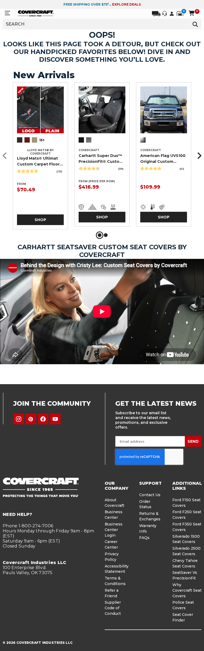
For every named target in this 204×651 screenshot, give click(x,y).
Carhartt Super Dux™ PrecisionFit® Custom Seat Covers (101, 158)
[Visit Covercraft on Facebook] (43, 419)
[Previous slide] (6, 155)
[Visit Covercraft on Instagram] (18, 419)
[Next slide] (197, 155)
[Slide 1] (99, 235)
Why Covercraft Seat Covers (187, 590)
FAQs (144, 537)
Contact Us (149, 494)
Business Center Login (113, 530)
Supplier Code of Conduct (113, 608)
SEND (193, 441)
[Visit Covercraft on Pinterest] (31, 419)
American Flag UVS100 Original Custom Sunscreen (162, 158)
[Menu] (7, 13)
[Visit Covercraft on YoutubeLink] (55, 419)
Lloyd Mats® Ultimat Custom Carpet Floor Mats (38, 161)
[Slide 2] (105, 235)
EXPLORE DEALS (126, 4)
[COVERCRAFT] (36, 13)
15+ (41, 140)
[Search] (195, 24)
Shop (40, 219)
